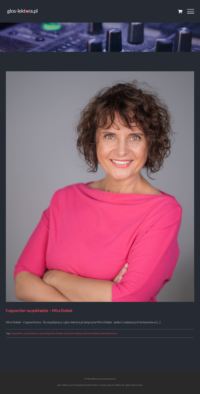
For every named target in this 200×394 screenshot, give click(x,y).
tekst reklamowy (108, 333)
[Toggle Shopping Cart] (180, 11)
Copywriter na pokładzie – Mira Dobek (39, 310)
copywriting (44, 333)
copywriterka (30, 333)
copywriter (16, 333)
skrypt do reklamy (73, 333)
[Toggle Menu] (191, 11)
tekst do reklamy (91, 333)
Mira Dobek (57, 333)
